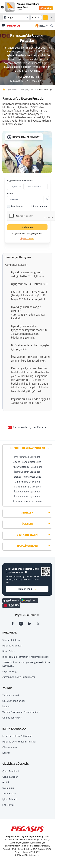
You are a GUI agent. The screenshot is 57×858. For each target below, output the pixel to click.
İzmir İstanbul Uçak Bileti (27, 456)
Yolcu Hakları (9, 793)
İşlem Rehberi (9, 799)
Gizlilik (5, 782)
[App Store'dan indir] (11, 600)
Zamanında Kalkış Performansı (18, 676)
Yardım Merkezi (10, 695)
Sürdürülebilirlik (11, 640)
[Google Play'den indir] (29, 600)
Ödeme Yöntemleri (12, 717)
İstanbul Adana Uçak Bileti (27, 476)
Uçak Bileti (11, 89)
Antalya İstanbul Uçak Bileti (27, 466)
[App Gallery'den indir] (11, 605)
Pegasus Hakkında (12, 645)
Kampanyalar (27, 89)
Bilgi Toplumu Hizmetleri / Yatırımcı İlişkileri (25, 656)
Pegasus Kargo (10, 671)
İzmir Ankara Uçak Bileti (27, 481)
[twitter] (40, 623)
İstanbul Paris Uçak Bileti (27, 496)
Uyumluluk (8, 787)
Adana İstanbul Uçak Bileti (27, 461)
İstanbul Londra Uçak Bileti (27, 501)
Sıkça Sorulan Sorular (13, 700)
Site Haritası (8, 804)
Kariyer (6, 752)
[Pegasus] (13, 26)
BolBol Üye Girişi (42, 26)
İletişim (6, 706)
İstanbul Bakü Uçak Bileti (27, 491)
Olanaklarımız (9, 747)
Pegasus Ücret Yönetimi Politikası (19, 741)
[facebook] (15, 623)
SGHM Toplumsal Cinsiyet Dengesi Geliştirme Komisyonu (26, 664)
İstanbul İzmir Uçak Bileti (27, 471)
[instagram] (23, 623)
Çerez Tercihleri (10, 771)
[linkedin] (32, 623)
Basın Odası (8, 651)
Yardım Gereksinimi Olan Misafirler (21, 712)
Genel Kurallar (10, 776)
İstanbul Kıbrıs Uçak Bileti (27, 486)
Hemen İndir (25, 588)
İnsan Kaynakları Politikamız (17, 736)
